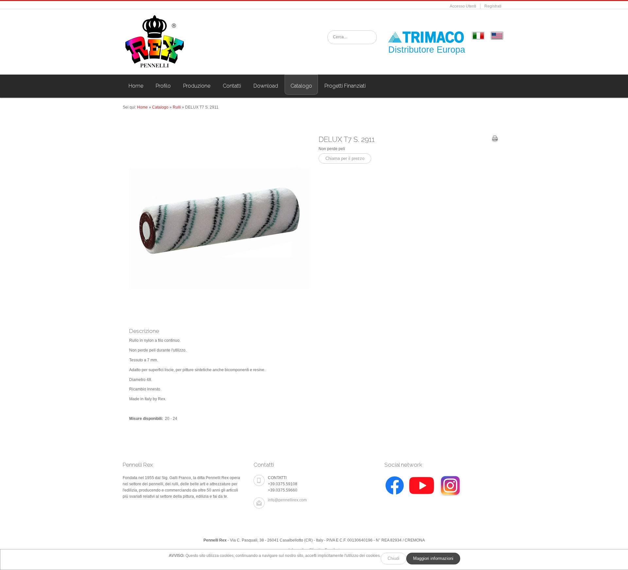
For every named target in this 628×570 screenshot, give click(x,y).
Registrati (492, 6)
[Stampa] (495, 139)
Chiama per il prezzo (344, 158)
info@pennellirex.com (287, 500)
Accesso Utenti (463, 6)
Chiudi (393, 558)
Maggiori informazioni (433, 558)
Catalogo (160, 107)
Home (142, 107)
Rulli (177, 107)
